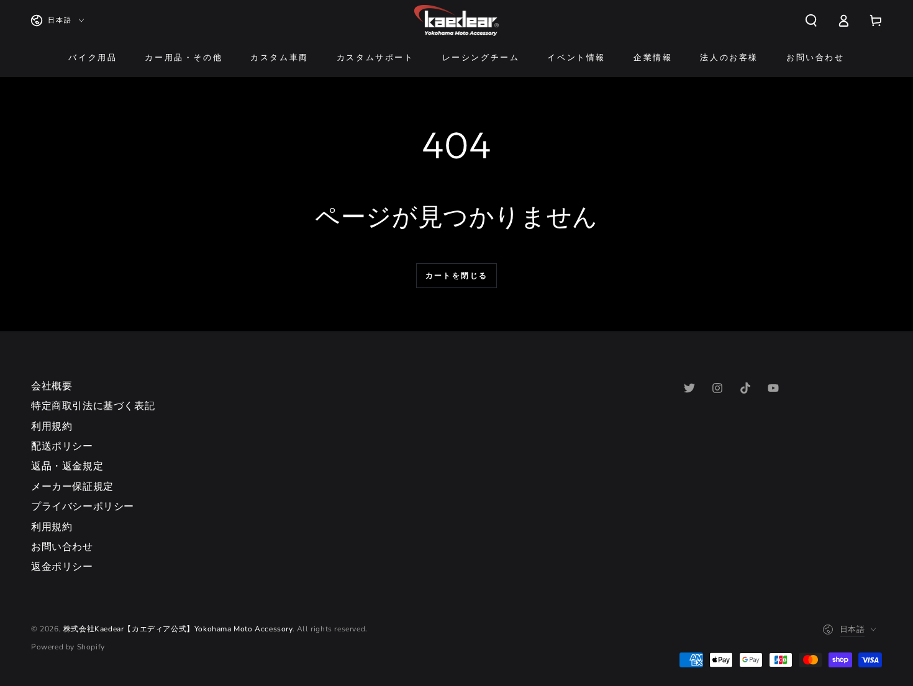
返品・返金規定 (67, 466)
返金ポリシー (62, 567)
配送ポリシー (62, 446)
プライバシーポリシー (82, 506)
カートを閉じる (456, 275)
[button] (811, 20)
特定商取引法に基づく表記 (93, 406)
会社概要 (51, 386)
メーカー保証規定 (72, 487)
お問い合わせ (62, 547)
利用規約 (51, 426)
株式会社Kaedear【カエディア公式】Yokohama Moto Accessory (178, 629)
